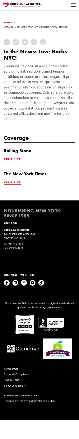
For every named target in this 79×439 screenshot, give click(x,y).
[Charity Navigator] (24, 325)
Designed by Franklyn (16, 400)
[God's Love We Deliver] (22, 5)
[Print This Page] (43, 42)
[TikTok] (41, 283)
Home (7, 22)
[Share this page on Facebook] (7, 42)
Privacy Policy (12, 379)
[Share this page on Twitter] (16, 42)
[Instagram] (24, 283)
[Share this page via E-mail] (25, 42)
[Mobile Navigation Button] (73, 5)
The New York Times (25, 174)
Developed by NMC (44, 400)
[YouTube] (32, 283)
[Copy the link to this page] (34, 42)
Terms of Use (11, 368)
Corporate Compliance (16, 374)
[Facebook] (7, 283)
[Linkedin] (15, 283)
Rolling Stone (17, 150)
